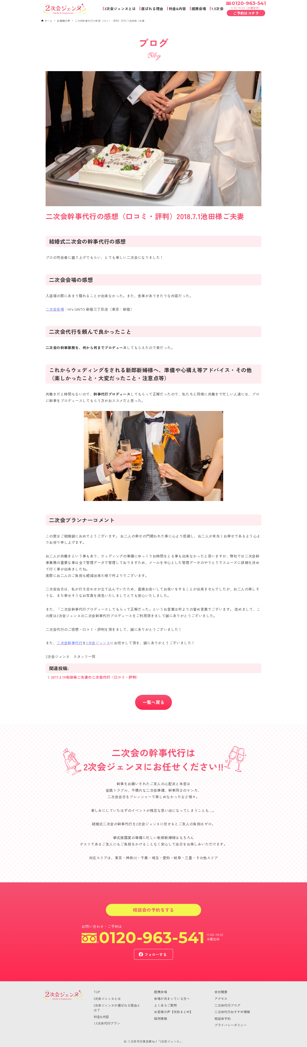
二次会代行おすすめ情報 (232, 1011)
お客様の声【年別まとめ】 (173, 1011)
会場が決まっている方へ (171, 998)
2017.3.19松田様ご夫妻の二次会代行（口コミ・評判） (95, 677)
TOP (97, 991)
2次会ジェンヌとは (107, 998)
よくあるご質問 (165, 1005)
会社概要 (220, 991)
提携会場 (160, 991)
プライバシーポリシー (230, 1025)
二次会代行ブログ (227, 1005)
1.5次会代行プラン (107, 1023)
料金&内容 (101, 1016)
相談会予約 (222, 1018)
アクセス (220, 998)
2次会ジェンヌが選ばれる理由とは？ (117, 1007)
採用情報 (160, 1018)
